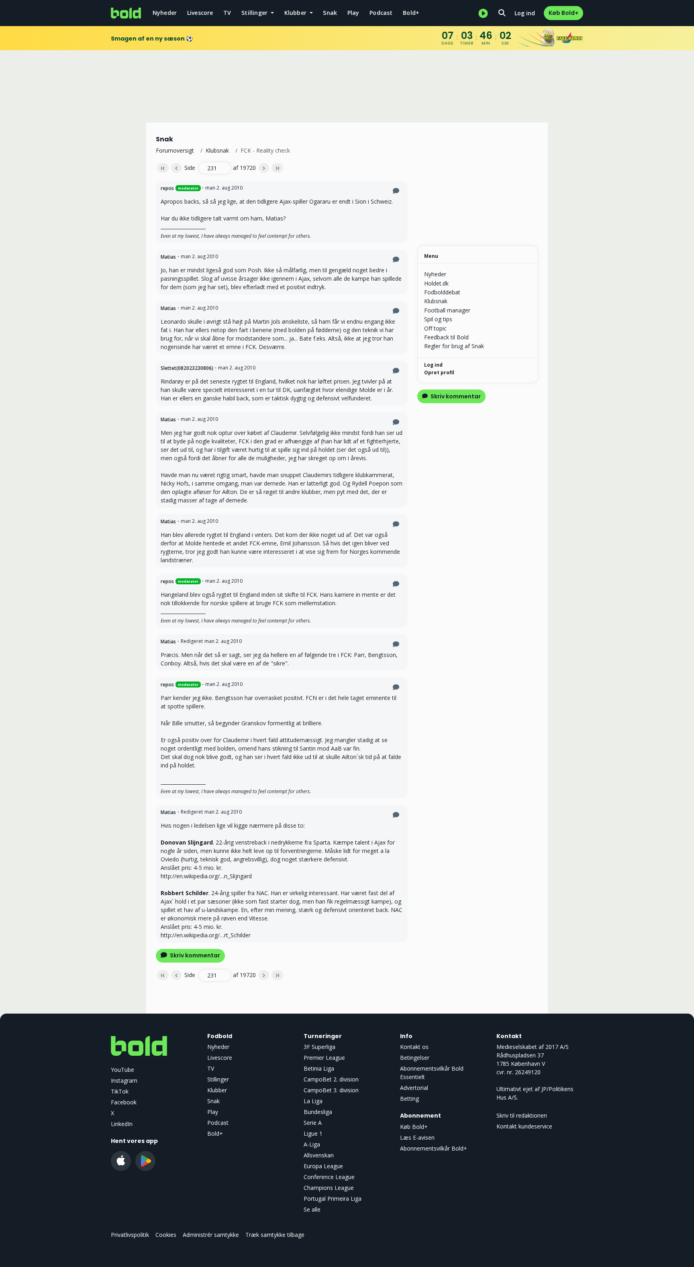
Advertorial (414, 1088)
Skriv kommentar (194, 955)
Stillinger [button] (255, 12)
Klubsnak (217, 150)
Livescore (200, 12)
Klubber (217, 1090)
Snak (330, 12)
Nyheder (165, 12)
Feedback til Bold (446, 337)
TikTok (120, 1091)
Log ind (524, 13)
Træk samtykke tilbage (274, 1234)
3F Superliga (319, 1047)
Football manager (447, 310)
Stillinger (218, 1079)
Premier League (324, 1057)
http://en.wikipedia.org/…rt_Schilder (206, 935)
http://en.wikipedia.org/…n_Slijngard (206, 876)
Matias (168, 256)
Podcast (380, 12)
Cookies (165, 1234)
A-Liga (312, 1144)
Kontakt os (414, 1047)
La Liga (313, 1101)
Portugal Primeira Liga (332, 1198)
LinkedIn (122, 1124)
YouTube (122, 1069)
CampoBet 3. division (331, 1090)
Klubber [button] (296, 12)
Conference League (329, 1177)
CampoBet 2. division (331, 1079)
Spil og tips (438, 319)
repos (167, 188)
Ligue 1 (313, 1133)
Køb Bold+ (563, 13)
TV (227, 12)
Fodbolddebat (442, 292)
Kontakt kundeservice (524, 1126)
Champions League (329, 1188)
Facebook (124, 1102)
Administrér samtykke (211, 1234)
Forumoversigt (175, 150)
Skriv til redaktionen (521, 1115)
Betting (409, 1098)
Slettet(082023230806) (187, 368)
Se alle (312, 1209)
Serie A (313, 1122)
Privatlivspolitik (130, 1234)
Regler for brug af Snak (454, 346)
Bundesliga (318, 1112)
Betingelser (414, 1057)
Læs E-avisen (417, 1137)
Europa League (323, 1166)
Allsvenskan (319, 1155)
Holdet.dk (436, 283)
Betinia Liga (319, 1068)
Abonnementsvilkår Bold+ (433, 1148)
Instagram (124, 1080)
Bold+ (411, 12)
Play (353, 12)
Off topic (435, 328)
